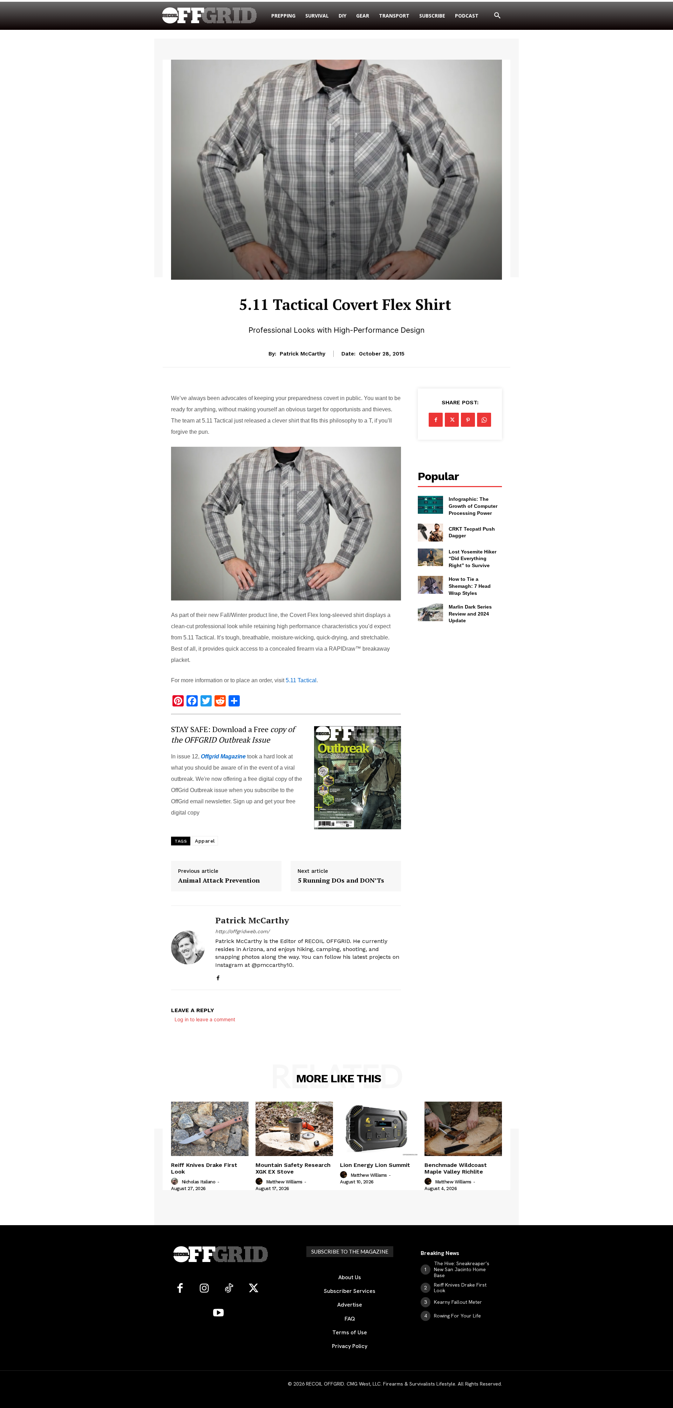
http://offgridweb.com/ (242, 931)
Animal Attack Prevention (219, 880)
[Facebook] (217, 976)
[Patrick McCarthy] (188, 948)
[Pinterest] (468, 420)
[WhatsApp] (484, 420)
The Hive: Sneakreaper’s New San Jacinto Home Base (461, 1269)
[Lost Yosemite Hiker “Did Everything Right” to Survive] (430, 557)
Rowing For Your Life (457, 1316)
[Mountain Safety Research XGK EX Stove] (294, 1129)
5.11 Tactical (301, 680)
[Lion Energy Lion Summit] (378, 1129)
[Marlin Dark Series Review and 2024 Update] (430, 612)
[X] (452, 420)
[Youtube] (218, 1313)
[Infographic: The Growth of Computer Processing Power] (430, 504)
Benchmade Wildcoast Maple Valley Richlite (455, 1168)
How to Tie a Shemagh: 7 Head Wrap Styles (470, 586)
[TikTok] (228, 1288)
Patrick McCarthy (302, 354)
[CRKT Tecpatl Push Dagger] (430, 532)
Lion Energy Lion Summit (375, 1165)
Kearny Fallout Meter (458, 1302)
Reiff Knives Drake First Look (204, 1168)
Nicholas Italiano (199, 1181)
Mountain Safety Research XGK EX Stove (293, 1168)
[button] (497, 16)
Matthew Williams (284, 1181)
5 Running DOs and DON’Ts (341, 880)
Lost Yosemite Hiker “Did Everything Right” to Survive (472, 558)
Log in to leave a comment (205, 1019)
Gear (344, 284)
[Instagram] (204, 1288)
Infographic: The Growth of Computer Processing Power (473, 506)
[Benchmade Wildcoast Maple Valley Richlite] (463, 1129)
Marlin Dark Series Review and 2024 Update (470, 613)
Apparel (205, 841)
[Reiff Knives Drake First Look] (210, 1129)
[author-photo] (175, 1181)
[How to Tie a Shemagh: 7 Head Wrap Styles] (430, 584)
